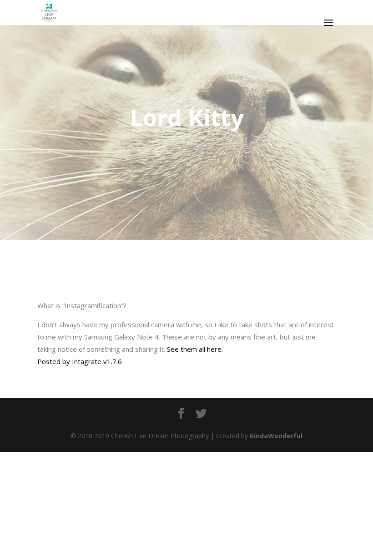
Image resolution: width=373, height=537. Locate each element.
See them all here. (195, 349)
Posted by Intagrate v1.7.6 (79, 361)
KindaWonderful (276, 435)
